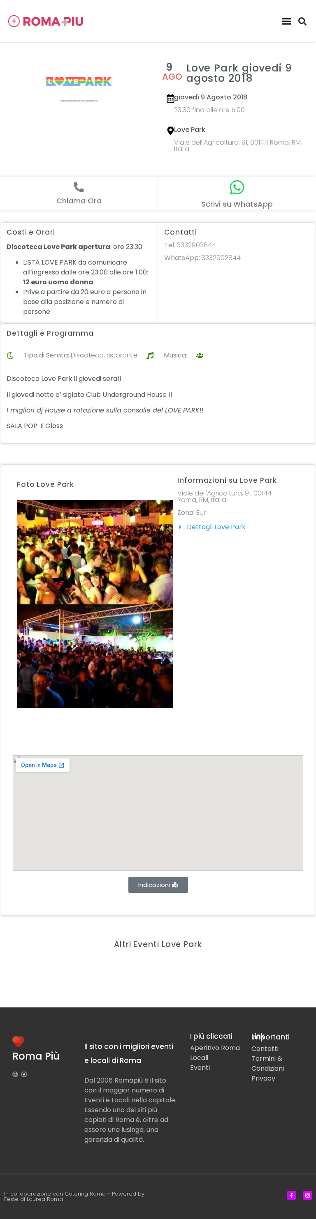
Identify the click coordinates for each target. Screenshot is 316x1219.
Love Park (189, 129)
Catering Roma (85, 1194)
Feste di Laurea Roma (33, 1199)
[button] (286, 21)
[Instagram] (15, 1074)
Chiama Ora (79, 201)
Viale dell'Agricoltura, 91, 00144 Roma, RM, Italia (238, 146)
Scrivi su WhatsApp (237, 204)
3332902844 (190, 245)
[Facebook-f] (24, 1074)
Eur (201, 512)
